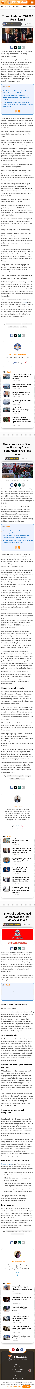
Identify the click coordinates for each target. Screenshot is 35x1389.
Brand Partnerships (17, 1378)
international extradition (14, 1231)
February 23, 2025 (16, 1313)
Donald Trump (27, 324)
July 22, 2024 (15, 1340)
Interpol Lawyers (6, 1164)
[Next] (19, 111)
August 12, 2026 (16, 396)
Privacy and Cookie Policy (14, 1386)
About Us (17, 1364)
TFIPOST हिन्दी (17, 1371)
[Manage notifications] (29, 1370)
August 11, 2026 (16, 425)
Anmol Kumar (14, 458)
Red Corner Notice (8, 1012)
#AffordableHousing (14, 776)
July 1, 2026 (15, 864)
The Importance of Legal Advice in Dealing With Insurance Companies (21, 1299)
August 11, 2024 (16, 1332)
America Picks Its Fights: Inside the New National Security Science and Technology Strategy (16, 97)
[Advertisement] (17, 434)
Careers (17, 1376)
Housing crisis (14, 778)
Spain (22, 778)
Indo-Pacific (5, 7)
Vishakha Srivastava (14, 924)
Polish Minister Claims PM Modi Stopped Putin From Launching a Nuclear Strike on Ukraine (21, 850)
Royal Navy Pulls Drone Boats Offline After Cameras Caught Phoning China (20, 409)
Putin (10, 326)
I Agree (26, 1386)
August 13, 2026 (16, 388)
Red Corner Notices (17, 1234)
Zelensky (23, 326)
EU (23, 776)
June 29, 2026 (15, 883)
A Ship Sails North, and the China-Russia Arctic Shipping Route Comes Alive (22, 376)
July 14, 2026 (15, 854)
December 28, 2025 (16, 1293)
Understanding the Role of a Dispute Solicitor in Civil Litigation (20, 1308)
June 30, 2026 (15, 873)
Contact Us (17, 1367)
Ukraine (16, 326)
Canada (24, 7)
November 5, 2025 (16, 1303)
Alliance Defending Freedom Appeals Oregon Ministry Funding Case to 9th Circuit (22, 1328)
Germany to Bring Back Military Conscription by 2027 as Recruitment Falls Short (21, 869)
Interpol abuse (27, 1231)
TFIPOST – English (17, 1369)
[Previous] (16, 111)
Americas (15, 7)
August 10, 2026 (16, 844)
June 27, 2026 (15, 894)
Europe (28, 776)
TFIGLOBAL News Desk (14, 24)
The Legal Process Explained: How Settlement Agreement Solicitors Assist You (20, 1318)
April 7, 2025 (28, 24)
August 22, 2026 (16, 380)
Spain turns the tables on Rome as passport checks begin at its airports (22, 840)
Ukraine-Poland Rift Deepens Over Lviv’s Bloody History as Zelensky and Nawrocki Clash (20, 879)
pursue (25, 302)
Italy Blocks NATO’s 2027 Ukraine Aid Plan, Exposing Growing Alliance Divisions (21, 860)
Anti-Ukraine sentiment (14, 324)
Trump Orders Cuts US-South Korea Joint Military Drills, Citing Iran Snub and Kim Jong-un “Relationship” (18, 104)
